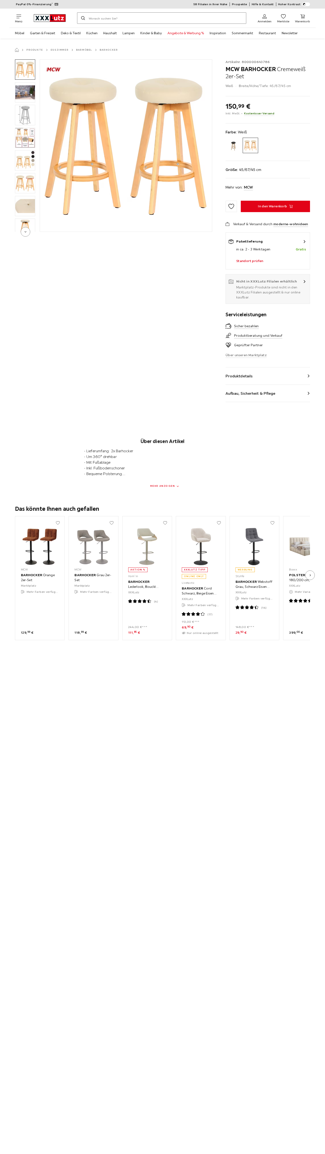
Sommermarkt (242, 33)
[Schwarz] (233, 145)
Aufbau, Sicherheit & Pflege (251, 393)
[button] (25, 69)
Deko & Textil (71, 33)
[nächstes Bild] (310, 575)
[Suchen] (83, 18)
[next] (25, 232)
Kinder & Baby (151, 33)
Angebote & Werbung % (185, 33)
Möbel (19, 33)
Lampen (129, 33)
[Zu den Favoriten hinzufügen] (231, 206)
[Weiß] (250, 145)
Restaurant (267, 33)
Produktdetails (239, 376)
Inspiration (218, 33)
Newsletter (290, 33)
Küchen (92, 33)
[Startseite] (17, 50)
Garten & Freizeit (42, 33)
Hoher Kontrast (289, 4)
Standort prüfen (249, 261)
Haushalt (110, 33)
